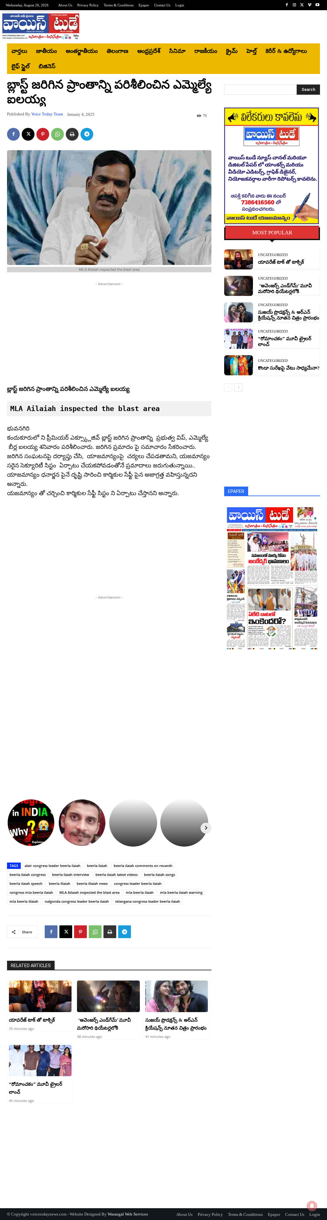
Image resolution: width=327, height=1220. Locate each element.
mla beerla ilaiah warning (181, 892)
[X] (302, 5)
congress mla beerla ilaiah (31, 892)
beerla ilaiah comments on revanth (143, 865)
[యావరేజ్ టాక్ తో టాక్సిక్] (40, 996)
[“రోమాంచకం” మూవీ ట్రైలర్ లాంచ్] (40, 1060)
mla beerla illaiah (24, 901)
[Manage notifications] (312, 1206)
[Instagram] (294, 5)
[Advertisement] (201, 26)
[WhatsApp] (57, 134)
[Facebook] (287, 5)
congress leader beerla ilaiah (138, 883)
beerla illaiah (59, 883)
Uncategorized (273, 255)
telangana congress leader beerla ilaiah (147, 901)
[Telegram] (86, 134)
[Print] (72, 134)
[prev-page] (228, 387)
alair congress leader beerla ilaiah (52, 865)
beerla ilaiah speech (26, 883)
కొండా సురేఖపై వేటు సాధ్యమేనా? (289, 368)
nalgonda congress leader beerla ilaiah (77, 901)
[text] (109, 408)
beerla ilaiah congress (28, 874)
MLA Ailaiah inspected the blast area (89, 892)
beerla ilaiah (97, 865)
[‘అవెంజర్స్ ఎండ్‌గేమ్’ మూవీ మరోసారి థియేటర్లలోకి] (108, 996)
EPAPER (236, 491)
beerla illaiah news (92, 883)
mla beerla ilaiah (140, 892)
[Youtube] (317, 5)
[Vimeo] (310, 5)
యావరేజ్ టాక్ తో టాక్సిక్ (32, 1020)
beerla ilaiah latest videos (116, 874)
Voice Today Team (47, 114)
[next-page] (238, 387)
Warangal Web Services (128, 1214)
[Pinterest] (42, 134)
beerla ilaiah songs (159, 874)
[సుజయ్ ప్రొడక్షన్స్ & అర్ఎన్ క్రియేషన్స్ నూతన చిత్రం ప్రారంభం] (176, 996)
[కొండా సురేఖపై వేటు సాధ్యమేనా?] (238, 365)
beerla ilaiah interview (70, 874)
